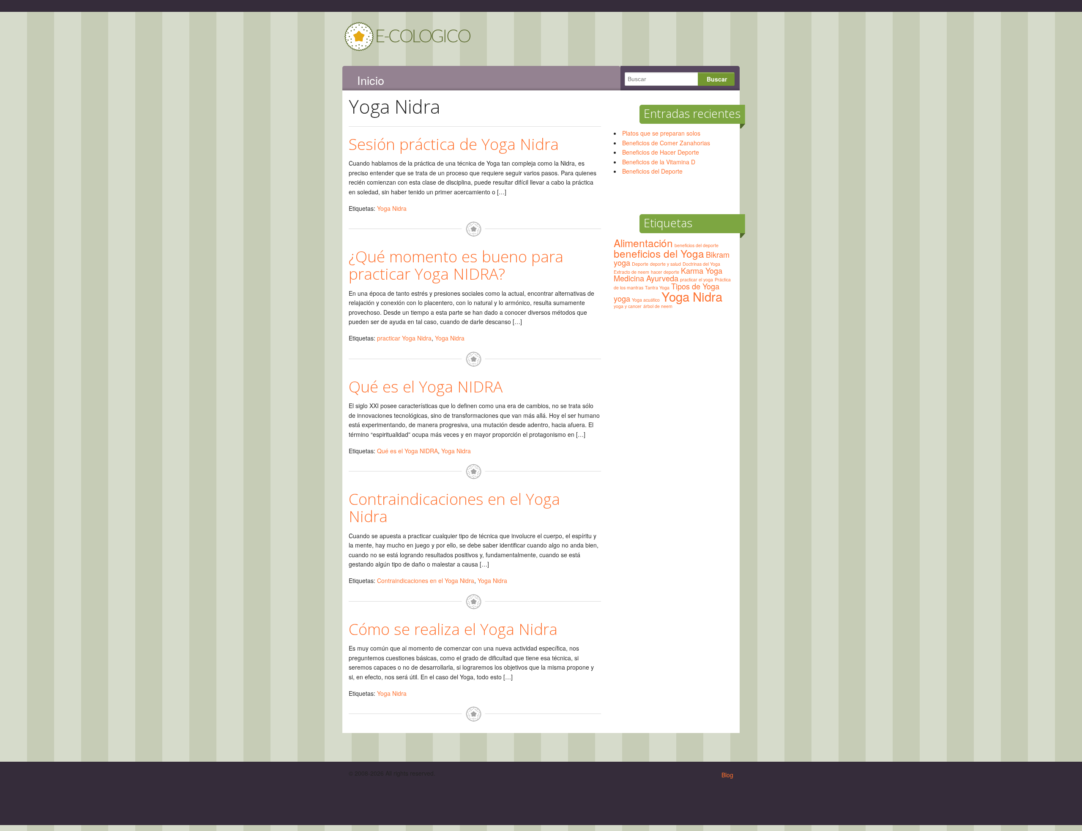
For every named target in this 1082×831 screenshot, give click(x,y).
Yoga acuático (646, 300)
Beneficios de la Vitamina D (658, 162)
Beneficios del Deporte (652, 171)
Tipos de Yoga (695, 286)
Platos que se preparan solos (661, 133)
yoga (622, 298)
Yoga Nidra (392, 208)
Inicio (370, 80)
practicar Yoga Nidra (404, 338)
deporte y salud (665, 264)
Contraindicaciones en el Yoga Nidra (454, 507)
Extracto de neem (631, 272)
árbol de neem (657, 306)
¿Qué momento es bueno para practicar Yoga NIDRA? (456, 264)
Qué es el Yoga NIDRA (426, 386)
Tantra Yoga (657, 287)
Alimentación (643, 242)
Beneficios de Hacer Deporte (660, 152)
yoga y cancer (628, 306)
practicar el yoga (696, 279)
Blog (727, 775)
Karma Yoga (701, 270)
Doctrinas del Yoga (701, 264)
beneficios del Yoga (659, 253)
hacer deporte (665, 272)
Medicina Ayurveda (646, 277)
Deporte (640, 264)
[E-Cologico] (407, 47)
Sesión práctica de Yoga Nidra (454, 144)
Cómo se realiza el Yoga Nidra (453, 629)
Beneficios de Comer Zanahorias (666, 143)
